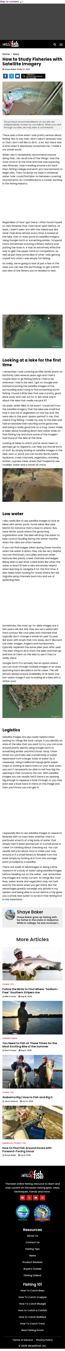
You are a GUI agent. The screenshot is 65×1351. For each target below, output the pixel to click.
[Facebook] (22, 1197)
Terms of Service (22, 1340)
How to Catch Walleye (32, 1317)
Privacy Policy (44, 1340)
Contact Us (33, 1242)
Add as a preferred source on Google (34, 76)
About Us (32, 1235)
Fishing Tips (8, 984)
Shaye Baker (30, 912)
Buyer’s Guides (33, 1269)
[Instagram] (42, 1197)
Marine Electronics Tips (14, 1143)
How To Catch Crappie (33, 1297)
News (32, 1255)
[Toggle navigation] (61, 43)
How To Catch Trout (32, 1323)
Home (6, 54)
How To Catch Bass (32, 1290)
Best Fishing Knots (32, 1330)
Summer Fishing (9, 1038)
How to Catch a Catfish (32, 1310)
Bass (16, 54)
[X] (29, 1197)
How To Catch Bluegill (32, 1304)
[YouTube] (36, 1197)
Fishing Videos (32, 1275)
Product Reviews (33, 1262)
